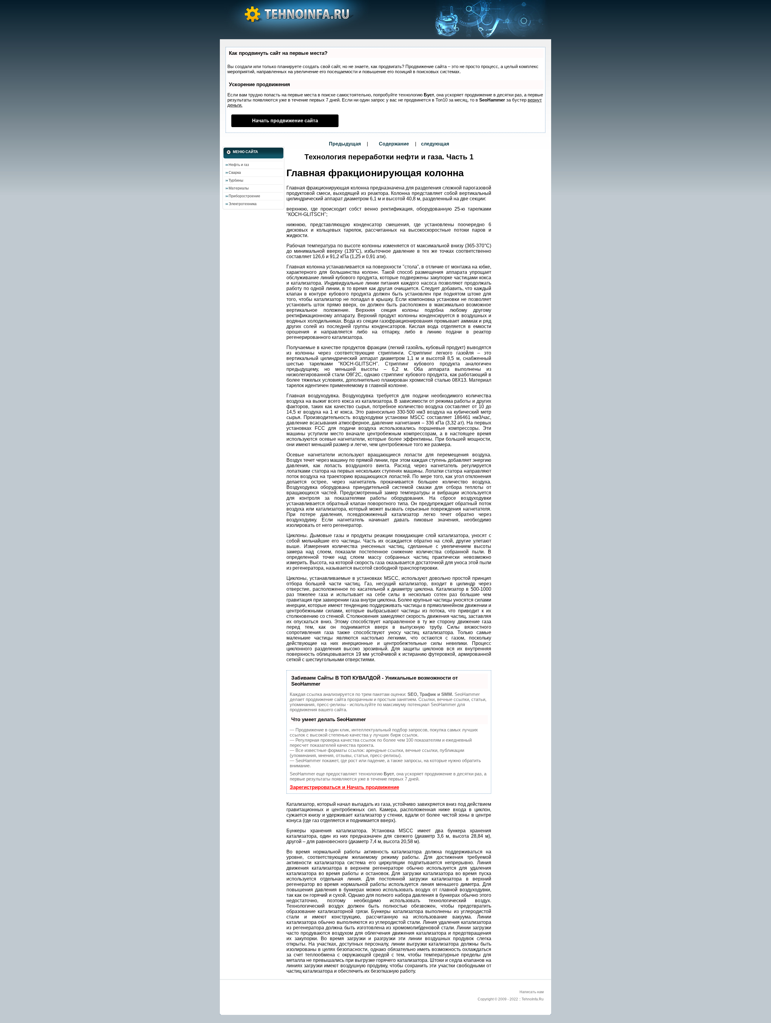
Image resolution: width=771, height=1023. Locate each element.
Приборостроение (244, 196)
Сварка (235, 172)
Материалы (239, 188)
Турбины (236, 180)
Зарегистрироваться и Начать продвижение (344, 787)
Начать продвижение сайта (285, 120)
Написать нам (532, 992)
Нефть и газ (239, 165)
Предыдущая (345, 143)
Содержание (394, 143)
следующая (435, 143)
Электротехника (243, 204)
